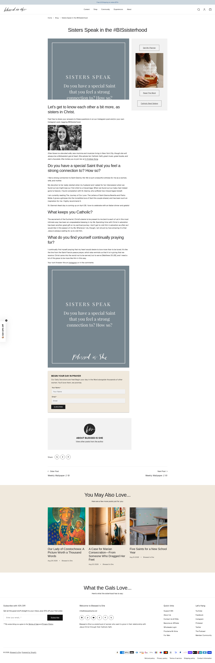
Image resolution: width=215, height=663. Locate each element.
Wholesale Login (170, 627)
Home (50, 18)
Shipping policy (189, 658)
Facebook (199, 615)
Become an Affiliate (171, 623)
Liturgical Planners (106, 2)
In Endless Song (91, 159)
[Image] (149, 70)
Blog (57, 18)
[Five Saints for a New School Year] (148, 526)
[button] (3, 331)
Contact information (204, 658)
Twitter (198, 627)
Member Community (204, 635)
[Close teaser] (6, 320)
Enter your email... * (13, 617)
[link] (57, 457)
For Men (167, 635)
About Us (167, 615)
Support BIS (168, 611)
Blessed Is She (15, 652)
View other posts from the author (89, 441)
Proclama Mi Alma (171, 631)
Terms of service (176, 658)
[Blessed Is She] (15, 9)
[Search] (198, 9)
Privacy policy (162, 658)
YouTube (199, 611)
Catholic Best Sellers (149, 103)
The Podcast (200, 631)
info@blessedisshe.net (88, 611)
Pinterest (199, 623)
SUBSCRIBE (58, 407)
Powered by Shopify (29, 652)
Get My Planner (149, 48)
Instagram (73, 262)
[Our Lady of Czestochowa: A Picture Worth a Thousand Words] (66, 526)
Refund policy (150, 658)
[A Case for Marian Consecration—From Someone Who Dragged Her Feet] (107, 526)
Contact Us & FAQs (171, 619)
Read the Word (149, 93)
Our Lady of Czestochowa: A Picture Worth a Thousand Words (66, 552)
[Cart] (210, 9)
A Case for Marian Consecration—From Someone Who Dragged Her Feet (107, 554)
